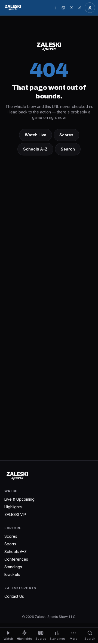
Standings (13, 566)
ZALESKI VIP (15, 514)
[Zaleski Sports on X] (71, 7)
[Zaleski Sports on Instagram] (63, 7)
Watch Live (35, 135)
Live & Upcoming (19, 499)
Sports (10, 544)
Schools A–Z (35, 149)
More (73, 639)
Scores (66, 135)
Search (68, 149)
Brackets (12, 574)
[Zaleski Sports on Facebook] (55, 7)
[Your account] (90, 8)
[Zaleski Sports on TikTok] (79, 7)
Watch (8, 639)
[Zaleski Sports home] (13, 7)
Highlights (13, 506)
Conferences (16, 559)
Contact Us (14, 596)
